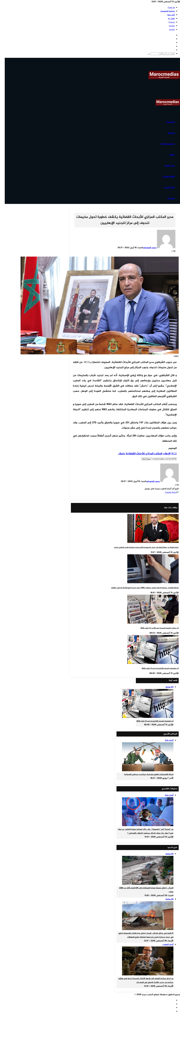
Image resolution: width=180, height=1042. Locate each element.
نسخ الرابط (146, 459)
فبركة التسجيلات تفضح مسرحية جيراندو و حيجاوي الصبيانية (148, 774)
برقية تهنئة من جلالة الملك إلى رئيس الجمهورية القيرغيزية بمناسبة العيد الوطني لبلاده (146, 547)
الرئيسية (170, 122)
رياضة (172, 155)
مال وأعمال (169, 166)
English (172, 29)
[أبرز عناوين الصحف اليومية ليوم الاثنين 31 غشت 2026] (153, 623)
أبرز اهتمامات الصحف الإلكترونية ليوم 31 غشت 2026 (160, 668)
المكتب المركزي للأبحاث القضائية (144, 453)
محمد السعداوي (149, 247)
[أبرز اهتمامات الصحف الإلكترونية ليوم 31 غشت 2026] (153, 663)
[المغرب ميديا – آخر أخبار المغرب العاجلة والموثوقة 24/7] (164, 78)
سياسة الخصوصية (167, 11)
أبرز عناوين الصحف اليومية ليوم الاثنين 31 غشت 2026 (159, 628)
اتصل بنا (171, 18)
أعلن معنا (171, 14)
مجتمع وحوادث (167, 144)
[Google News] (172, 492)
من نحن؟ (171, 7)
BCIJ (174, 453)
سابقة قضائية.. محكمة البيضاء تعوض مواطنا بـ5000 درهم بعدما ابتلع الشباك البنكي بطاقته (145, 587)
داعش (121, 453)
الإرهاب (167, 453)
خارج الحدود (169, 187)
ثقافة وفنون (169, 176)
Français (172, 22)
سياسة (171, 133)
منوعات (171, 198)
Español (172, 25)
